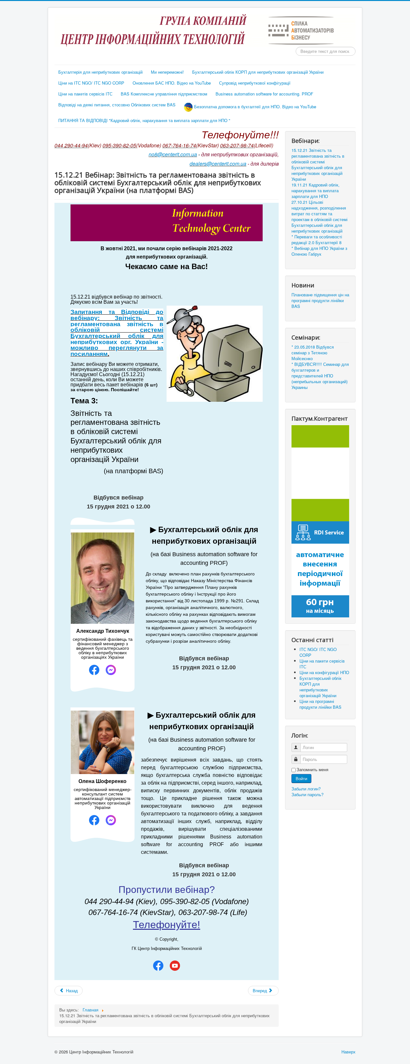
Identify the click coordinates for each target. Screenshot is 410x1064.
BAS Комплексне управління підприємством (164, 94)
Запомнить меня (312, 769)
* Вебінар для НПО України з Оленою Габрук (319, 251)
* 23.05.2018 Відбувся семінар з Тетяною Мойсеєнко (312, 352)
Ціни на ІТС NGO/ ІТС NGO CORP (91, 83)
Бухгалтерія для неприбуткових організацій (100, 72)
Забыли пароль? (307, 794)
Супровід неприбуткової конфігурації (255, 83)
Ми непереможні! (167, 72)
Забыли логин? (306, 789)
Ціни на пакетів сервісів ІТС (85, 94)
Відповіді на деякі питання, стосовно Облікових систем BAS (117, 105)
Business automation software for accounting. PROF (264, 94)
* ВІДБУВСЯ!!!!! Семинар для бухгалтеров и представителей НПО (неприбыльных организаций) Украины (320, 375)
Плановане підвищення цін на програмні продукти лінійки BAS (320, 300)
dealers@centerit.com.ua (218, 163)
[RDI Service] (320, 568)
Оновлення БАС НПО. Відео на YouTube (172, 83)
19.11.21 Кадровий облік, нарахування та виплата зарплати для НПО (315, 190)
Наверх (348, 1052)
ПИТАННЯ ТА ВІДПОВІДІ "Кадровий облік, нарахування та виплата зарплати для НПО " (144, 120)
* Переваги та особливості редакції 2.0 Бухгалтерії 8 (316, 239)
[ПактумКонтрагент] (320, 472)
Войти (301, 778)
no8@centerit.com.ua (173, 154)
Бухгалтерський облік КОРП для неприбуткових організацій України (258, 72)
